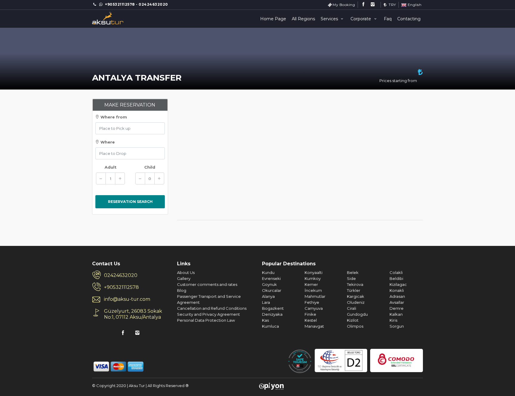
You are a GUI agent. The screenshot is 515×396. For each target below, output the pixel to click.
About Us (186, 272)
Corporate (361, 18)
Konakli (397, 290)
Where (107, 142)
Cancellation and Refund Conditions (211, 308)
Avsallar (397, 302)
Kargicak (355, 296)
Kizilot (353, 320)
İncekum (313, 290)
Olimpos (355, 326)
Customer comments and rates (207, 284)
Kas (265, 320)
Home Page (273, 18)
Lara (266, 302)
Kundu (268, 272)
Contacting (409, 18)
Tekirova (355, 284)
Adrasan (397, 296)
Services (330, 18)
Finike (310, 314)
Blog (181, 290)
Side (351, 278)
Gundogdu (357, 314)
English (414, 4)
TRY (392, 4)
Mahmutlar (315, 296)
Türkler (353, 290)
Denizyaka (272, 314)
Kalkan (396, 314)
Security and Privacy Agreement (208, 314)
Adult (111, 167)
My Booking (344, 4)
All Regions (303, 18)
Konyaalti (313, 272)
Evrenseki (271, 278)
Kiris (393, 320)
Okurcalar (271, 290)
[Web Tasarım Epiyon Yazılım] (271, 385)
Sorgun (397, 326)
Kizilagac (398, 284)
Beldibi (396, 278)
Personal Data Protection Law (206, 320)
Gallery (183, 278)
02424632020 (120, 275)
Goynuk (269, 284)
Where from (113, 117)
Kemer (311, 284)
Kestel (311, 320)
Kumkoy (313, 278)
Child (149, 167)
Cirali (351, 308)
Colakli (396, 272)
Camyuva (314, 308)
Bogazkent (273, 308)
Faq (388, 18)
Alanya (268, 296)
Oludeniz (355, 302)
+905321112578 (121, 287)
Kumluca (270, 326)
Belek (353, 272)
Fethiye (312, 302)
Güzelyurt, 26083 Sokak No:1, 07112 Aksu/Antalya (133, 314)
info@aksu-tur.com (127, 299)
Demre (397, 308)
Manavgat (314, 326)
